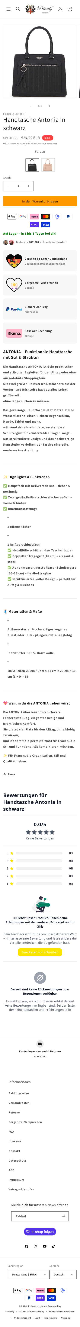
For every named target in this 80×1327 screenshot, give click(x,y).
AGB (11, 1170)
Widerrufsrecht (22, 1317)
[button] (8, 9)
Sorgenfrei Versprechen (25, 1122)
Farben (40, 151)
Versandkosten (19, 1103)
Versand (21, 143)
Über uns (15, 1141)
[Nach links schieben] (30, 106)
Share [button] (11, 774)
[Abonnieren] (63, 1216)
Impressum (16, 1180)
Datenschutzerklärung (31, 1311)
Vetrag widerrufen (21, 1189)
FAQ (11, 1131)
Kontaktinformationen (62, 1311)
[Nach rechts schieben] (49, 106)
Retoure (14, 1112)
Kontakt (14, 1151)
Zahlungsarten (19, 1093)
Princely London (37, 1306)
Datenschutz (17, 1160)
